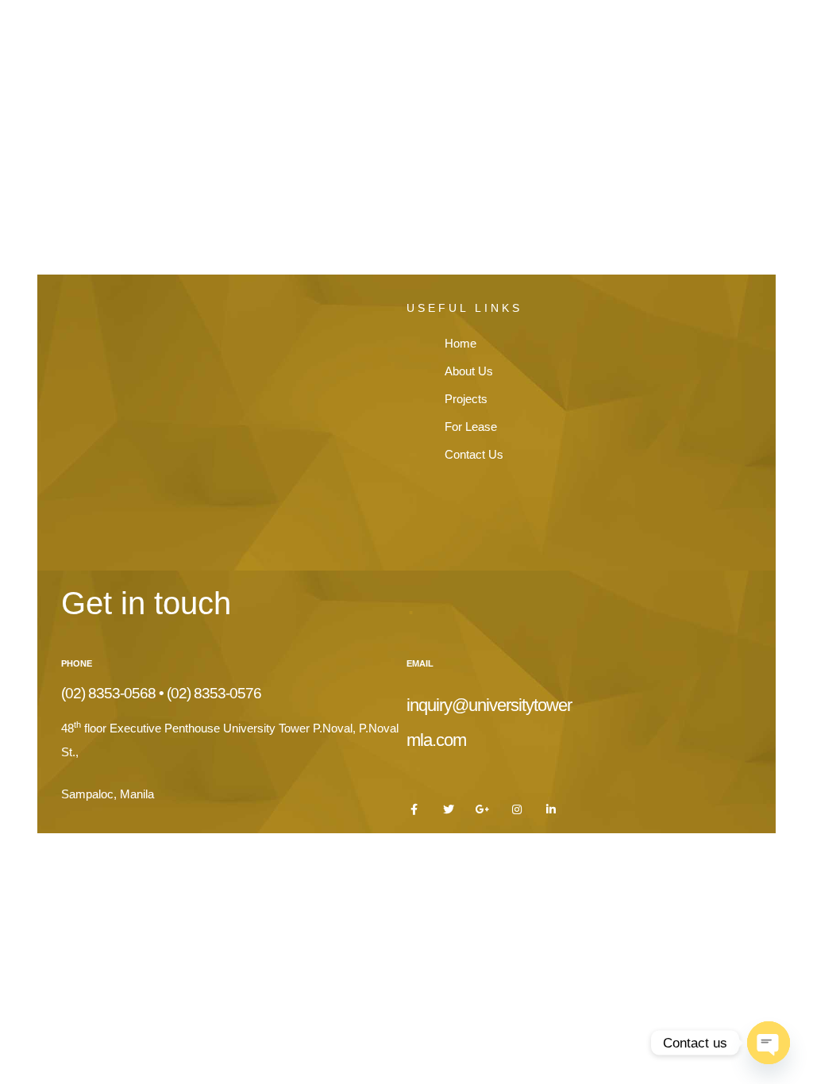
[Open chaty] (768, 1042)
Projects (518, 33)
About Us (416, 33)
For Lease (621, 33)
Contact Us (731, 33)
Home (322, 33)
